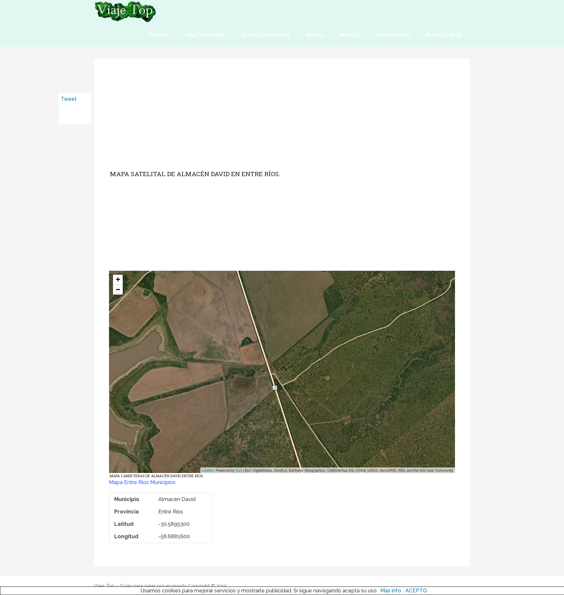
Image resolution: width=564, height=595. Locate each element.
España (159, 35)
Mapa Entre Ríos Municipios (142, 482)
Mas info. (391, 590)
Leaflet (207, 470)
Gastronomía (205, 35)
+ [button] (118, 279)
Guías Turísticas (266, 35)
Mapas (315, 35)
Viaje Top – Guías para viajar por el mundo (140, 585)
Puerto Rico (444, 35)
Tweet (69, 99)
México (350, 35)
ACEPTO (416, 590)
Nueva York (393, 35)
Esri (239, 470)
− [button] (118, 289)
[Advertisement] (282, 119)
